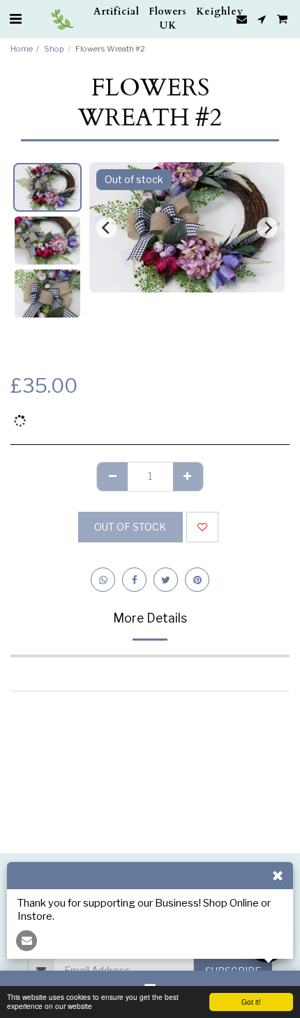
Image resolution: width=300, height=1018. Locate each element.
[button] (15, 19)
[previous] (106, 227)
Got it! (251, 1001)
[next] (267, 227)
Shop (54, 49)
